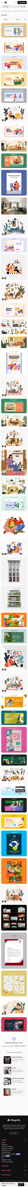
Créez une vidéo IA (19, 11)
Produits (4, 1140)
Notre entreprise (6, 1170)
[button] (14, 1133)
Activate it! (21, 1184)
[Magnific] (14, 1120)
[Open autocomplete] (3, 6)
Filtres (19, 19)
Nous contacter (6, 1175)
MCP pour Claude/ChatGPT (11, 1154)
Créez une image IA (7, 11)
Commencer (5, 1166)
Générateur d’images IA (7, 1146)
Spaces (3, 1142)
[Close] (26, 1185)
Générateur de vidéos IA (8, 1148)
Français (14, 1133)
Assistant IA (4, 1144)
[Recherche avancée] (25, 19)
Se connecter (22, 2)
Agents (5, 1156)
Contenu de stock (6, 1152)
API (2, 1158)
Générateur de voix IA (7, 1150)
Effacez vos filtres (20, 1046)
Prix (15, 2)
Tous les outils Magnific (7, 1161)
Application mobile (6, 1160)
